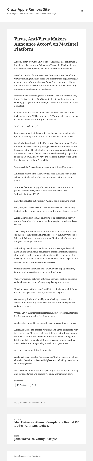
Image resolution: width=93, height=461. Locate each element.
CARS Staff (35, 402)
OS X (45, 402)
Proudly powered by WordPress (27, 456)
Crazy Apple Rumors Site (28, 9)
